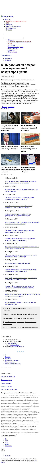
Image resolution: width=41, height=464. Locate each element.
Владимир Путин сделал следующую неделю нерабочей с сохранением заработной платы (19, 287)
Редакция (9, 30)
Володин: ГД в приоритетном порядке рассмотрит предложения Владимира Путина (21, 278)
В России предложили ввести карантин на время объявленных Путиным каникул (21, 255)
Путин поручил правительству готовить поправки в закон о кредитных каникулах (22, 247)
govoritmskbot (12, 343)
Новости (7, 19)
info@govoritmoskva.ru (17, 346)
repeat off (7, 455)
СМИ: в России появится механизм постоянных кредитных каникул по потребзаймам (20, 182)
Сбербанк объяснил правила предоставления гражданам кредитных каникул (19, 231)
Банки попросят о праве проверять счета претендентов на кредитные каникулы (18, 215)
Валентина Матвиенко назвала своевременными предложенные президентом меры (20, 270)
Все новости (5, 108)
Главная (3, 55)
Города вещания (6, 383)
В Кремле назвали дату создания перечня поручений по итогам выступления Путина (22, 223)
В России (8, 60)
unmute (7, 444)
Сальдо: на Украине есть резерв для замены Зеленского (17, 309)
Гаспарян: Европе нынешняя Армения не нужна (18, 318)
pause (6, 440)
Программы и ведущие (13, 26)
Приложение (12, 52)
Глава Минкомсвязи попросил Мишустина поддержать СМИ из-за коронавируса (18, 206)
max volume (8, 446)
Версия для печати (8, 107)
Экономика (8, 58)
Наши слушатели (6, 386)
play (6, 439)
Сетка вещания (11, 28)
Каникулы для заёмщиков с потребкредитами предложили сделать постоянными (19, 198)
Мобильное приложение (12, 363)
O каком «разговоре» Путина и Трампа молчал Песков (20, 327)
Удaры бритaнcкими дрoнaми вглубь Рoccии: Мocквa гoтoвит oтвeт (19, 323)
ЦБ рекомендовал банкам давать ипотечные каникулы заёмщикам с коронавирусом (22, 295)
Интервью (9, 24)
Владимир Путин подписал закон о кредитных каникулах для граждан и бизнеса (20, 239)
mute (6, 442)
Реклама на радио (6, 380)
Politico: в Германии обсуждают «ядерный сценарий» (20, 314)
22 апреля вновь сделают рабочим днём (17, 263)
